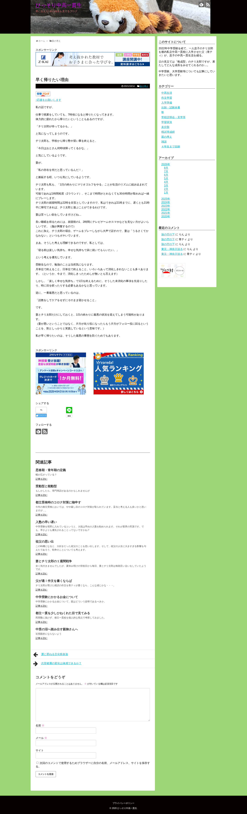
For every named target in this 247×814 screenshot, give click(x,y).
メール (41, 738)
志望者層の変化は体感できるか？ (61, 663)
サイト (40, 750)
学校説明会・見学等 (173, 117)
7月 (166, 171)
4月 (166, 182)
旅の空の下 (168, 234)
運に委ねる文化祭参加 (54, 654)
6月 (166, 174)
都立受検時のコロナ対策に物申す (58, 502)
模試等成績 (168, 131)
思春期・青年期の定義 (51, 470)
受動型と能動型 (46, 486)
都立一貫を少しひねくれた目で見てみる (63, 613)
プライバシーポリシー (123, 803)
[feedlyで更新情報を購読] (201, 4)
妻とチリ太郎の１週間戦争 (54, 561)
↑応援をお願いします (48, 100)
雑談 (164, 141)
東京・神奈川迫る (172, 249)
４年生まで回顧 (170, 146)
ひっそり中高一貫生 (59, 5)
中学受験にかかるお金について (57, 597)
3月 (166, 185)
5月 (166, 178)
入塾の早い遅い (46, 522)
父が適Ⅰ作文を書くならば (54, 581)
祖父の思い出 (45, 541)
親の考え (144, 86)
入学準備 (166, 102)
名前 (40, 725)
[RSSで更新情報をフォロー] (208, 4)
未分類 (165, 127)
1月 (166, 192)
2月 (166, 189)
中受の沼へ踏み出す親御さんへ (57, 629)
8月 (166, 167)
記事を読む (41, 479)
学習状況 (166, 122)
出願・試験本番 (170, 107)
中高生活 (166, 92)
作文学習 (166, 97)
